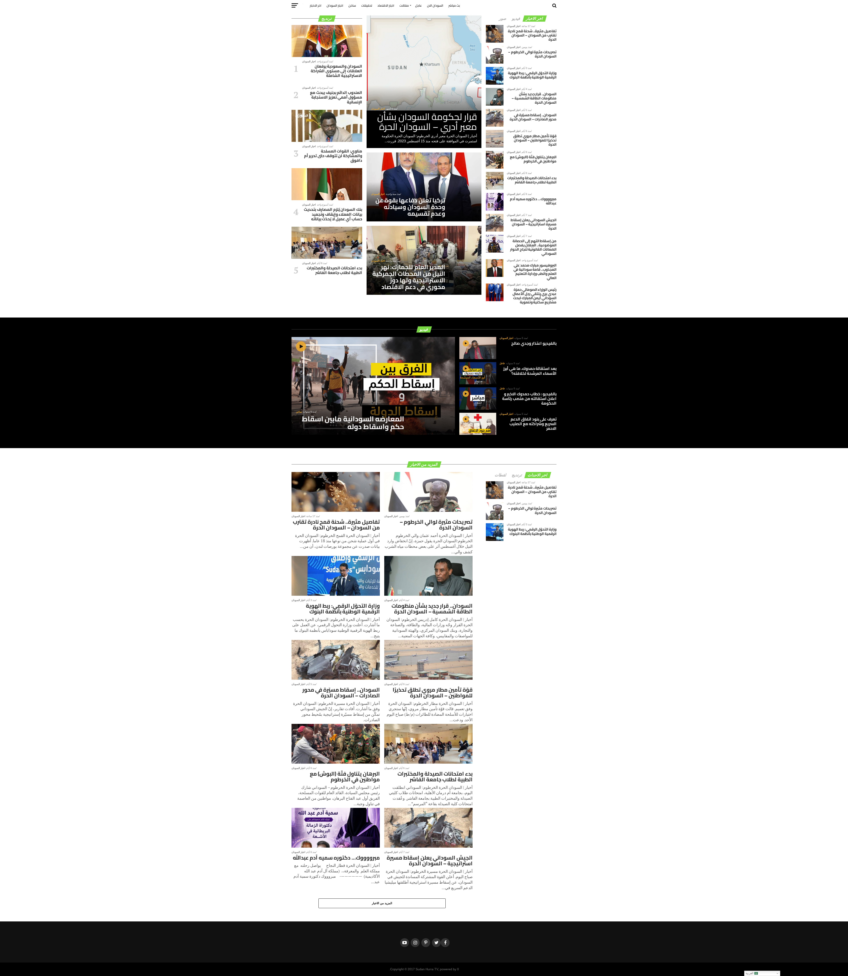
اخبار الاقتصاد (385, 5)
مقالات (404, 5)
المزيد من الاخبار (382, 903)
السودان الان (435, 5)
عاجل (418, 5)
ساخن (352, 5)
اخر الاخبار (315, 5)
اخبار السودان (335, 5)
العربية (750, 973)
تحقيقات (366, 5)
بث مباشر (454, 5)
